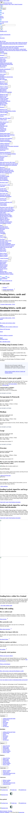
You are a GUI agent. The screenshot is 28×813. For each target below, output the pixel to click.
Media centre (6, 747)
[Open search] (1, 6)
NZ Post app (6, 726)
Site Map (10, 811)
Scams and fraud (6, 774)
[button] (14, 655)
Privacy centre (6, 752)
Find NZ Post (6, 719)
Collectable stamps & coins (9, 773)
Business (6, 4)
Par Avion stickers (13, 383)
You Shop (5, 723)
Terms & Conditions (4, 812)
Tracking (5, 725)
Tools (12, 4)
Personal (2, 4)
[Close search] (1, 27)
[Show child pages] (5, 55)
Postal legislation (6, 751)
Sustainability (6, 748)
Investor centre (6, 749)
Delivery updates (7, 770)
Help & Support (3, 811)
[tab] (3, 41)
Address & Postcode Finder (9, 718)
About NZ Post (6, 745)
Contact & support (18, 4)
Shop (9, 4)
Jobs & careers (6, 772)
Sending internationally (8, 289)
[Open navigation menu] (1, 2)
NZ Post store (5, 385)
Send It (4, 721)
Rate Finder (5, 722)
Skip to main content (4, 0)
